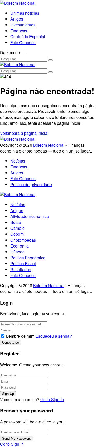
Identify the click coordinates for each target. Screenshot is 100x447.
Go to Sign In (52, 399)
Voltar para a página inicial (24, 133)
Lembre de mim (20, 336)
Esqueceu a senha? (53, 336)
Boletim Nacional (48, 145)
